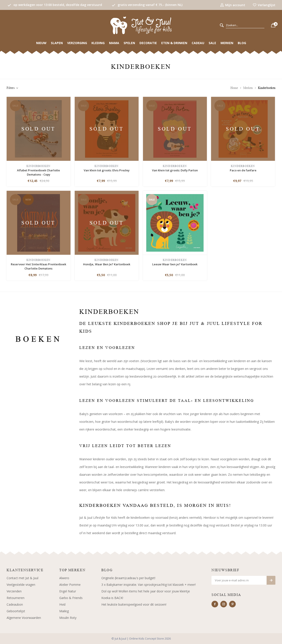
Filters (11, 88)
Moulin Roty (67, 618)
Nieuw (41, 43)
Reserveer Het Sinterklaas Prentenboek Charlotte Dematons (38, 266)
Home (234, 88)
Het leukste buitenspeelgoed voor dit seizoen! (133, 604)
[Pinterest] (232, 604)
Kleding (98, 43)
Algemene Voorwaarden (24, 618)
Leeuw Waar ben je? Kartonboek (174, 264)
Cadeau (198, 43)
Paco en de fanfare (243, 170)
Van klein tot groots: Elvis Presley (107, 170)
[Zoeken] (222, 25)
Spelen (129, 43)
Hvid (62, 604)
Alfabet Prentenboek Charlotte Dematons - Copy (38, 172)
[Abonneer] (271, 580)
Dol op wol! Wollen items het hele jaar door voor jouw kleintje (145, 591)
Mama (114, 43)
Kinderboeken (266, 88)
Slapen (57, 43)
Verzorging (77, 43)
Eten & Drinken (174, 43)
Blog (242, 43)
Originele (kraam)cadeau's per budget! (128, 578)
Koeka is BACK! (112, 598)
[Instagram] (223, 604)
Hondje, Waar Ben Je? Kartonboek (106, 264)
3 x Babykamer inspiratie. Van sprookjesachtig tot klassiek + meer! (148, 584)
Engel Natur (67, 591)
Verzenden (14, 591)
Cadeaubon (15, 604)
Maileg (64, 611)
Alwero (64, 578)
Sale (212, 43)
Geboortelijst (16, 611)
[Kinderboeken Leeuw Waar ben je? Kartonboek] (175, 222)
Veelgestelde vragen (21, 584)
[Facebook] (215, 604)
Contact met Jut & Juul (22, 578)
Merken (227, 43)
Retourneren (15, 598)
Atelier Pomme (70, 584)
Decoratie (148, 43)
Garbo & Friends (71, 598)
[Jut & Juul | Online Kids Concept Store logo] (141, 25)
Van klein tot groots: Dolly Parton (175, 170)
